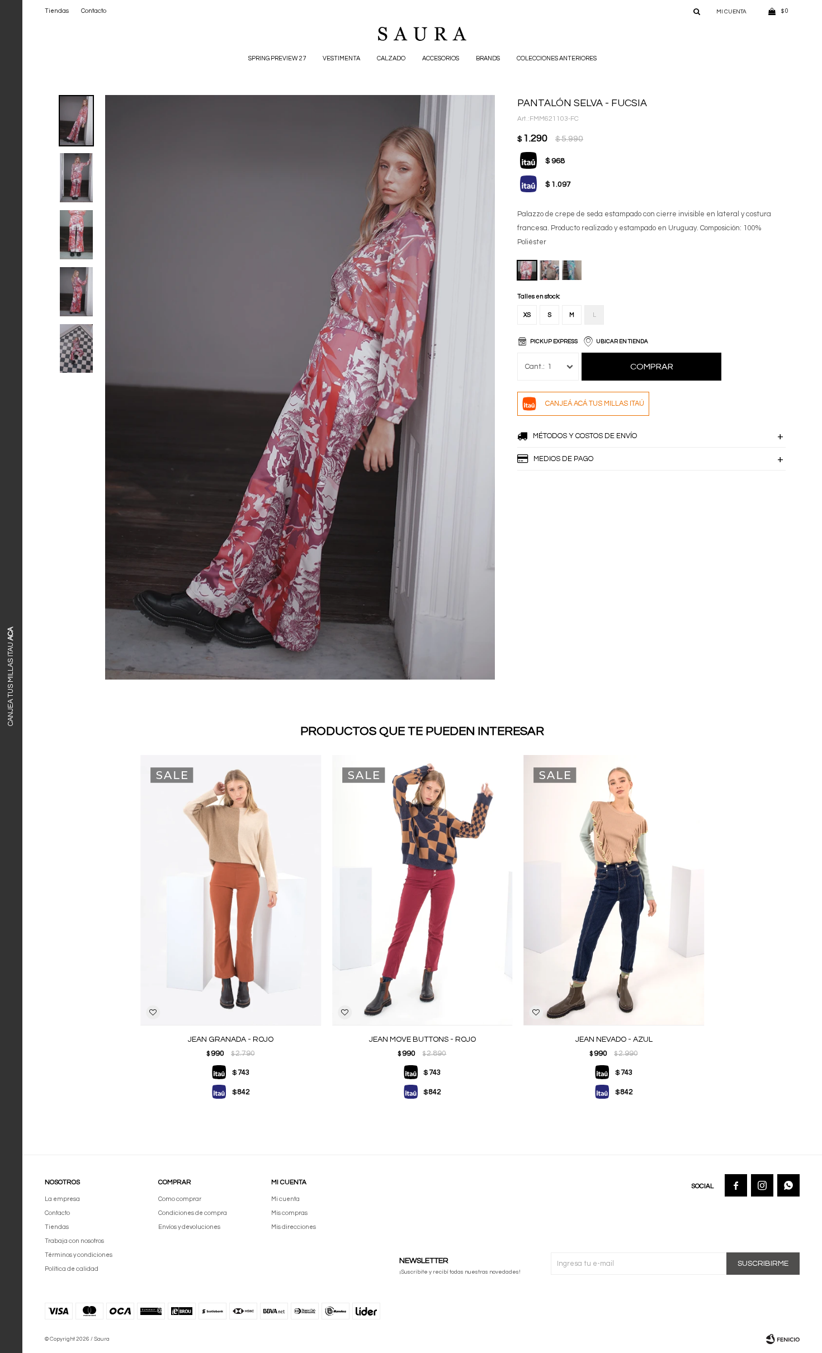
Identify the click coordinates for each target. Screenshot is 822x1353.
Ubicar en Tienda (622, 341)
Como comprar (179, 1199)
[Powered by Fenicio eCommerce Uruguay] (783, 1339)
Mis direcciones (293, 1227)
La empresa (62, 1199)
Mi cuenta (285, 1199)
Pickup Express (554, 341)
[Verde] (572, 270)
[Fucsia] (527, 270)
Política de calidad (71, 1269)
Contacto (93, 11)
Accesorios (440, 58)
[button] (697, 11)
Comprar (651, 366)
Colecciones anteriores (557, 58)
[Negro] (549, 270)
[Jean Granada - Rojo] (230, 890)
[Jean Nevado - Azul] (613, 890)
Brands (488, 58)
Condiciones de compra (192, 1213)
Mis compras (289, 1213)
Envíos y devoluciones (189, 1227)
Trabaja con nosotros (74, 1241)
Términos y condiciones (78, 1255)
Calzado (391, 58)
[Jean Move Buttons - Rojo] (422, 890)
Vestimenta (341, 58)
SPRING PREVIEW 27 (277, 58)
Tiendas (57, 11)
